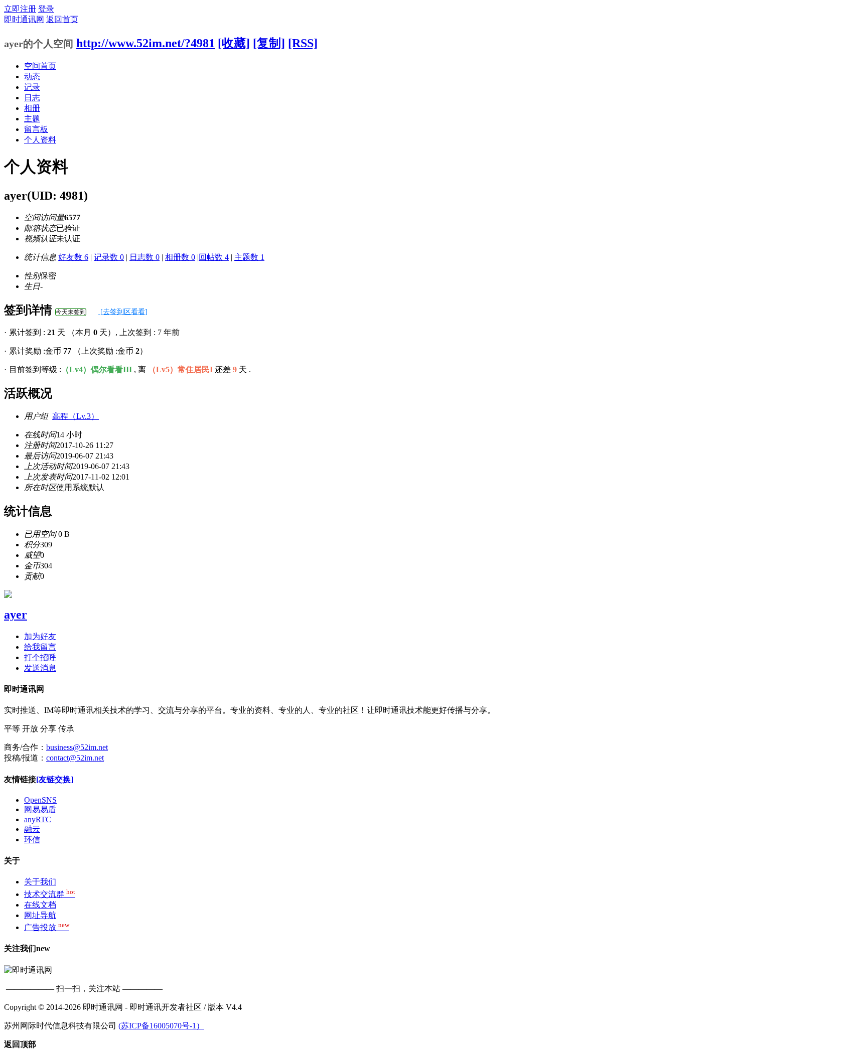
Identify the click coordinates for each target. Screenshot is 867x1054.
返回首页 (62, 19)
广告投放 (46, 927)
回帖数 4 (214, 257)
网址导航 (40, 915)
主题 (32, 118)
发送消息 (40, 668)
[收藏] (234, 43)
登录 (46, 9)
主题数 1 (249, 257)
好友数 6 (73, 257)
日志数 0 (144, 257)
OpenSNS (40, 800)
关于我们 (40, 881)
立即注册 (20, 9)
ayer (15, 614)
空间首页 (40, 66)
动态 (32, 76)
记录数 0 (109, 257)
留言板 (36, 129)
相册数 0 (180, 257)
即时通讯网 (24, 19)
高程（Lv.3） (75, 416)
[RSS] (303, 43)
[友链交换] (54, 779)
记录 (32, 87)
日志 (32, 97)
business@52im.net (77, 747)
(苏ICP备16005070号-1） (161, 1025)
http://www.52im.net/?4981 (145, 43)
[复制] (269, 43)
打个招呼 (40, 657)
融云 (32, 829)
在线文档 (40, 904)
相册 (32, 108)
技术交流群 (49, 894)
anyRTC (37, 819)
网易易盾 (40, 809)
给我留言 (40, 647)
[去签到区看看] (123, 312)
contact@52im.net (75, 758)
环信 (32, 839)
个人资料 (40, 139)
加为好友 (40, 636)
